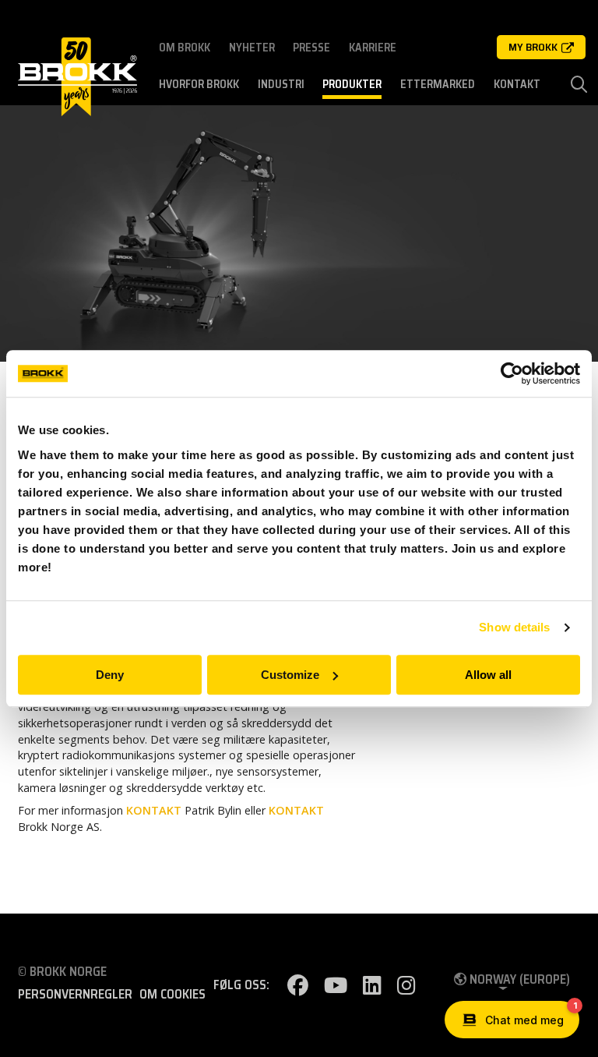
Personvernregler (75, 994)
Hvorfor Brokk (199, 84)
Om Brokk (184, 47)
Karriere (372, 47)
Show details (514, 627)
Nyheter (252, 47)
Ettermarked (437, 84)
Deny (110, 674)
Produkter (352, 84)
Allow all (488, 674)
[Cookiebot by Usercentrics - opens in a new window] (512, 373)
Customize (290, 674)
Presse (311, 47)
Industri (281, 84)
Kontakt (517, 84)
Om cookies (172, 994)
